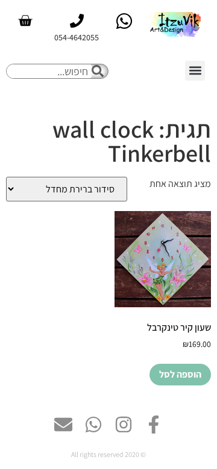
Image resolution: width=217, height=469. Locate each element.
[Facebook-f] (154, 424)
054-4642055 (76, 37)
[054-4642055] (77, 21)
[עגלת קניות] (25, 20)
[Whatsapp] (93, 424)
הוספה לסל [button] (180, 374)
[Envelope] (63, 424)
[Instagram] (124, 424)
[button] (195, 71)
